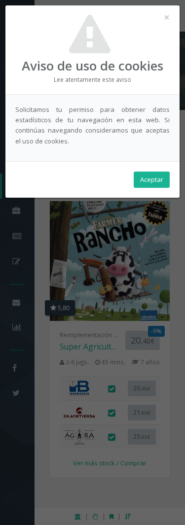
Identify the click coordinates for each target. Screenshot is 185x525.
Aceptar (151, 179)
